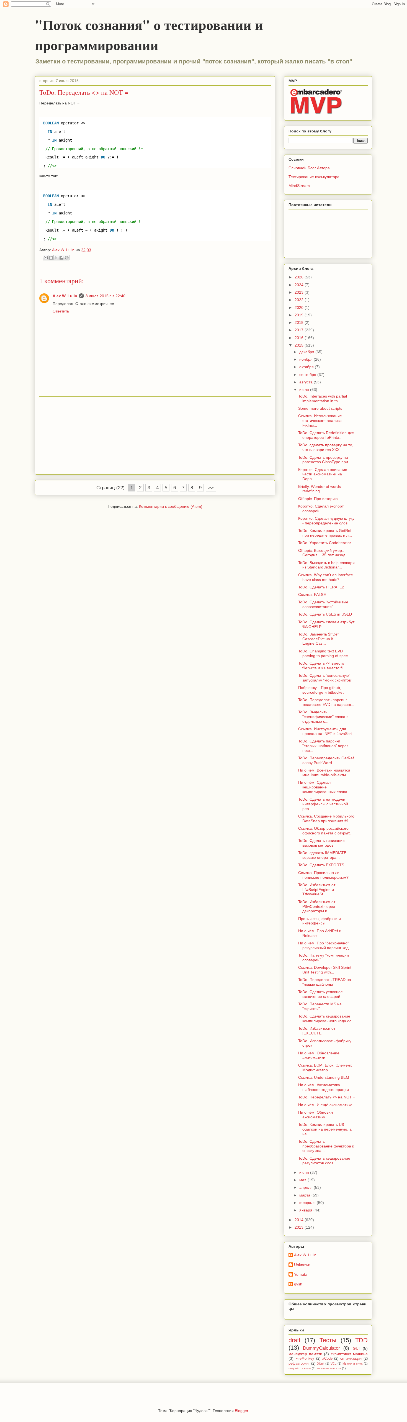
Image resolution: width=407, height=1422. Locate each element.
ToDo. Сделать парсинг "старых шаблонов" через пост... (323, 746)
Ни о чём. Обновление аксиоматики (318, 1055)
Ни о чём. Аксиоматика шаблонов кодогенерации (323, 1087)
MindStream (299, 185)
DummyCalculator (321, 1348)
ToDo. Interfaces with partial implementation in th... (322, 398)
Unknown (302, 1264)
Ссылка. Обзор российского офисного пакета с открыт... (325, 830)
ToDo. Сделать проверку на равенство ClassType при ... (325, 459)
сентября (308, 374)
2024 (300, 285)
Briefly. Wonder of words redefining (319, 488)
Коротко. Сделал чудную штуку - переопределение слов (326, 520)
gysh (298, 1284)
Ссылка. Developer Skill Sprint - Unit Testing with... (326, 969)
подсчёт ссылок (299, 1368)
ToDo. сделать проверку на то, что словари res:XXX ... (325, 447)
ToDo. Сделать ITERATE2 (321, 587)
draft (294, 1340)
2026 (300, 277)
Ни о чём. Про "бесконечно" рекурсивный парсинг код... (325, 945)
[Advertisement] (155, 435)
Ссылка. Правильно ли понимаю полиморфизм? (323, 875)
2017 (300, 330)
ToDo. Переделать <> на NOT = (326, 1097)
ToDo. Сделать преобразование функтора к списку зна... (326, 1146)
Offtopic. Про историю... (319, 498)
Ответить (61, 311)
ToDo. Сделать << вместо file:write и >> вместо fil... (322, 665)
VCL (333, 1363)
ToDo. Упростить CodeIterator (324, 542)
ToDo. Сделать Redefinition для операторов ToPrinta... (326, 435)
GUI (356, 1348)
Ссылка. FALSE (312, 594)
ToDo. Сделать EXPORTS (321, 865)
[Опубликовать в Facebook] (61, 257)
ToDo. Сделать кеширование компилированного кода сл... (326, 1018)
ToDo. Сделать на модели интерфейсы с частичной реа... (323, 804)
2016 (300, 337)
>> (211, 487)
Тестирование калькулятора (313, 177)
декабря (307, 352)
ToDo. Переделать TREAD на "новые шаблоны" (324, 982)
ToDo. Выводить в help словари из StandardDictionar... (326, 565)
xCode (327, 1358)
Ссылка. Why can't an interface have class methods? (325, 577)
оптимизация (351, 1358)
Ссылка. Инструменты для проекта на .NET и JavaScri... (326, 731)
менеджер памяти (305, 1354)
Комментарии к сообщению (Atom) (170, 506)
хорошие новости (328, 1368)
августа (306, 382)
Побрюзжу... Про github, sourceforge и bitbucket (321, 690)
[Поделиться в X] (56, 257)
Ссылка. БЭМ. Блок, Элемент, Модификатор (325, 1067)
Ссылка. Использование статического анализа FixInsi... (320, 420)
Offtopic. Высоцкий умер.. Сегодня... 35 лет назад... (323, 552)
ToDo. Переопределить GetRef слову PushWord (326, 760)
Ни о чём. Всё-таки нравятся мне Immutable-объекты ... (324, 772)
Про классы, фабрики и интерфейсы (319, 921)
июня (304, 1172)
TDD (361, 1340)
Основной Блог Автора (309, 168)
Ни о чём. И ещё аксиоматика (325, 1105)
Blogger (241, 1410)
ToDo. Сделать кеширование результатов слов (324, 1160)
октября (307, 367)
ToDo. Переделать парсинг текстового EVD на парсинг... (326, 702)
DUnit (320, 1363)
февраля (308, 1202)
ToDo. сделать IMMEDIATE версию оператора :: (322, 855)
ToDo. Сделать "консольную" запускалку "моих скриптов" (325, 677)
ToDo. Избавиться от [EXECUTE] (316, 1030)
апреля (306, 1187)
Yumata (300, 1274)
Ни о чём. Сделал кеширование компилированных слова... (324, 787)
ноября (306, 359)
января (306, 1210)
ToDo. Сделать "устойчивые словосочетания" (323, 604)
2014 (300, 1220)
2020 (300, 307)
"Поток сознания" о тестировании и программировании (149, 34)
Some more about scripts (320, 408)
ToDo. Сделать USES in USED (325, 614)
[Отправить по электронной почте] (45, 257)
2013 (300, 1227)
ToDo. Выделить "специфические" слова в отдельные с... (323, 717)
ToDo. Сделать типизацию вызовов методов (322, 842)
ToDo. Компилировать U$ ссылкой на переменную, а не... (325, 1129)
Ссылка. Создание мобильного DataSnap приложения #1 (326, 818)
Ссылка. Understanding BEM (323, 1077)
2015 (300, 345)
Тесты (328, 1340)
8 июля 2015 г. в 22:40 (105, 296)
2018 (300, 322)
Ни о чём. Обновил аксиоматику (315, 1114)
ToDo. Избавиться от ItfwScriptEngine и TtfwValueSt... (316, 889)
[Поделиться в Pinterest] (66, 257)
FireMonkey (304, 1358)
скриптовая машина (349, 1354)
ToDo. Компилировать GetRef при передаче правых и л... (325, 532)
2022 (300, 300)
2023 (300, 292)
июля (304, 389)
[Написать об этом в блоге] (51, 257)
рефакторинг (299, 1363)
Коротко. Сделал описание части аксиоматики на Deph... (322, 474)
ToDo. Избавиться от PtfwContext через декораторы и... (316, 906)
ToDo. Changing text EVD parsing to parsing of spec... (324, 653)
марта (305, 1195)
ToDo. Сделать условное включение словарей (320, 994)
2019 (300, 315)
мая (303, 1180)
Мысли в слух (352, 1363)
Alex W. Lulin (65, 296)
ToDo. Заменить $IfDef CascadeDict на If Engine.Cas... (318, 639)
